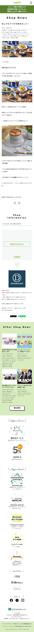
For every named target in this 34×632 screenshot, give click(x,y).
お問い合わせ (28, 626)
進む (19, 203)
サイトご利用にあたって (15, 623)
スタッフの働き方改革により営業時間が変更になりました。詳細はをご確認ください (17, 9)
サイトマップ (5, 623)
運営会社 (20, 626)
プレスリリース (6, 626)
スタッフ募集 (14, 626)
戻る (15, 203)
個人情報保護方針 (26, 623)
